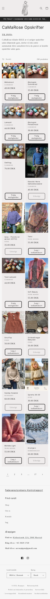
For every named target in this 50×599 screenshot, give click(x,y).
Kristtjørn (32, 448)
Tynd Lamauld (10, 277)
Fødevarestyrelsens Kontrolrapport (24, 490)
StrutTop (8, 338)
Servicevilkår (39, 589)
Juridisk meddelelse (41, 593)
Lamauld (7, 122)
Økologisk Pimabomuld (33, 123)
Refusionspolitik (32, 585)
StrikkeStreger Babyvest (34, 339)
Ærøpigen (21, 585)
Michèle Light (10, 446)
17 (35, 474)
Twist (30, 237)
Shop (7, 505)
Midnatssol (9, 82)
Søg (6, 522)
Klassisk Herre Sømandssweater (35, 183)
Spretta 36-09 (34, 395)
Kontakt (8, 517)
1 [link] (7, 474)
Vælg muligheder (13, 97)
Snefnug (7, 163)
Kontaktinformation (25, 593)
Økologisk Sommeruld (32, 83)
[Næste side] (42, 474)
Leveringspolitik (10, 593)
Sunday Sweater (11, 393)
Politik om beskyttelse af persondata (20, 589)
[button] (3, 8)
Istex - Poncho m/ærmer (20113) (12, 238)
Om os (7, 511)
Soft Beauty (33, 292)
